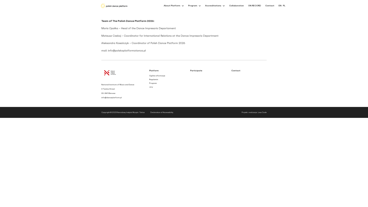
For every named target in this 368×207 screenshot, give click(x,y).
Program (192, 6)
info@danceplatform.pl (111, 97)
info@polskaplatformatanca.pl (127, 50)
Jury (151, 87)
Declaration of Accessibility (161, 112)
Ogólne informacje (157, 76)
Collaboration (236, 6)
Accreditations (213, 6)
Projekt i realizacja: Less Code (254, 112)
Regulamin (153, 79)
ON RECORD (254, 6)
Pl (284, 6)
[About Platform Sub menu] (183, 6)
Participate (196, 71)
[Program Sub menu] (200, 6)
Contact (269, 6)
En (280, 6)
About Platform (172, 6)
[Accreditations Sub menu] (224, 6)
